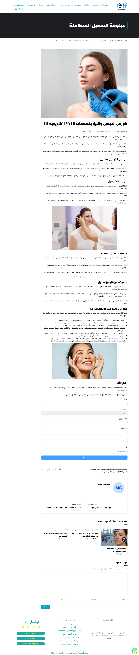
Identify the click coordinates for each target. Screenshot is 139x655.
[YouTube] (22, 627)
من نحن (86, 5)
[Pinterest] (42, 469)
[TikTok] (28, 627)
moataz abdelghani (121, 132)
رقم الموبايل (123, 418)
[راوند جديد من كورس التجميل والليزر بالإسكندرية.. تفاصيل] (86, 529)
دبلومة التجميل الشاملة (98, 469)
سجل (84, 457)
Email (126, 447)
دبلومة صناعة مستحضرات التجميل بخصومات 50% (64, 507)
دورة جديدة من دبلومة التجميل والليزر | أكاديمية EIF (116, 550)
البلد (126, 437)
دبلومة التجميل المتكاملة (102, 40)
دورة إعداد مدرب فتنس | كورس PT (99, 507)
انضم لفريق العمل (19, 5)
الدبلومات (95, 5)
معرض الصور (51, 5)
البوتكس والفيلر (97, 175)
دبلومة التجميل (66, 186)
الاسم (126, 399)
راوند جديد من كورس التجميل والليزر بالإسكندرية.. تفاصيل (85, 535)
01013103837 (123, 390)
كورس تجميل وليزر (107, 471)
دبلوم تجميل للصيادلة (81, 277)
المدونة (41, 5)
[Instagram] (33, 627)
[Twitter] (48, 469)
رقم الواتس (124, 428)
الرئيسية (105, 5)
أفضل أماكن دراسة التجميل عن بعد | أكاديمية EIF (55, 535)
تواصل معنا (31, 5)
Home (126, 40)
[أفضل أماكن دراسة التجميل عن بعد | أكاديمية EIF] (60, 529)
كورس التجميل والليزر (120, 471)
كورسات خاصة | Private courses (70, 5)
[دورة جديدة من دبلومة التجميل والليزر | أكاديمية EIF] (114, 537)
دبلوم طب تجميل (112, 469)
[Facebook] (54, 469)
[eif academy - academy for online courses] (122, 6)
